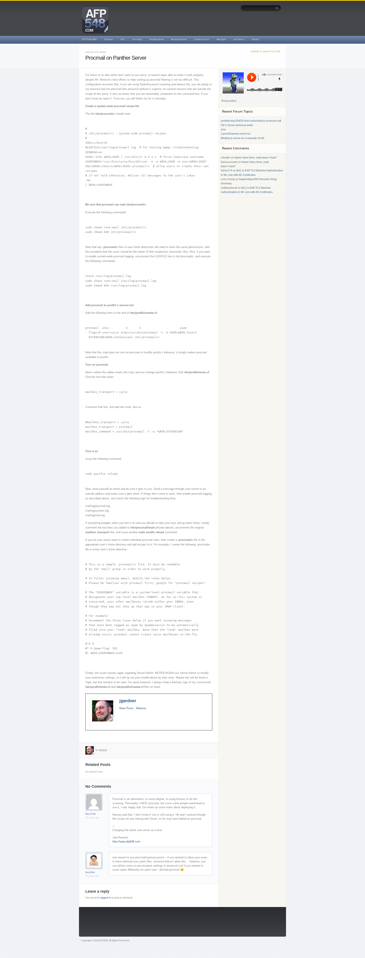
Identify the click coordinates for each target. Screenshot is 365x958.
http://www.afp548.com (126, 841)
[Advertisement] (204, 22)
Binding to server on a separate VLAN (242, 138)
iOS (123, 39)
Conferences (202, 39)
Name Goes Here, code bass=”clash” (255, 157)
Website (141, 708)
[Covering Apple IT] (94, 20)
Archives (238, 39)
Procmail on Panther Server (115, 58)
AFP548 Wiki (89, 39)
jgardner (127, 700)
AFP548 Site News (95, 52)
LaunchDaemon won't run (236, 133)
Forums (108, 39)
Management (179, 39)
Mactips (221, 39)
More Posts (126, 708)
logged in (105, 897)
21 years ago (92, 817)
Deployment (156, 39)
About (255, 39)
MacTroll (90, 813)
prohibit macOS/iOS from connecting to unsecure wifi (251, 120)
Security (137, 39)
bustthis (90, 872)
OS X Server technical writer (237, 125)
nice (223, 129)
